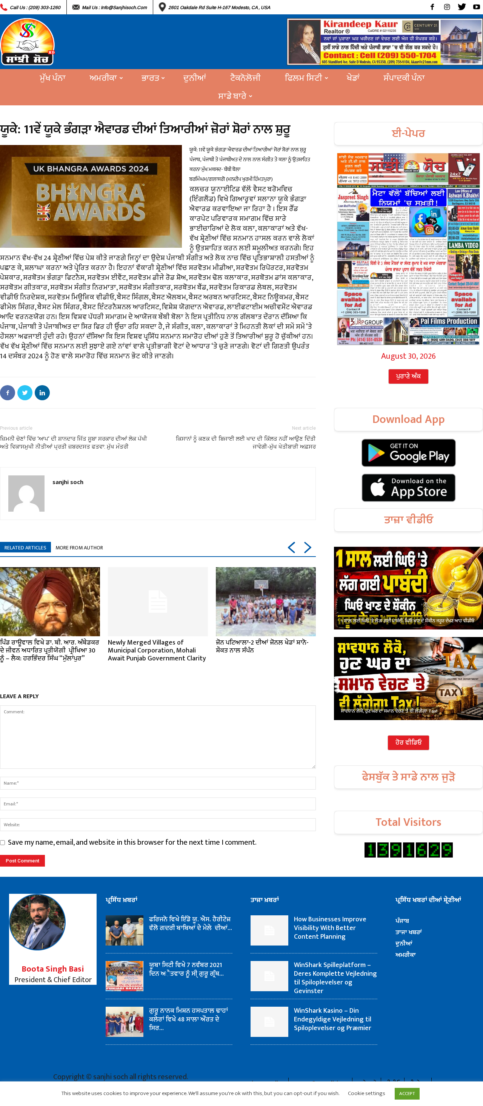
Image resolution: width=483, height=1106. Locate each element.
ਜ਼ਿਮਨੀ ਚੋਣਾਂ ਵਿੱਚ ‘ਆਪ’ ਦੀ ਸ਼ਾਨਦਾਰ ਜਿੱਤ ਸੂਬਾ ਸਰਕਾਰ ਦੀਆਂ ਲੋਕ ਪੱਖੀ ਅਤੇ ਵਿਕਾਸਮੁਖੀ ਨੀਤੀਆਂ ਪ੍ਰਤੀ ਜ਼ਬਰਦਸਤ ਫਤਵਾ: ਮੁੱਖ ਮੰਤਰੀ (73, 442)
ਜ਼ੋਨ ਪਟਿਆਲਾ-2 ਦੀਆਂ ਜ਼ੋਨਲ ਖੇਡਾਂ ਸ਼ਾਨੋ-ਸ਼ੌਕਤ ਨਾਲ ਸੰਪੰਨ (262, 646)
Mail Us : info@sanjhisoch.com (114, 7)
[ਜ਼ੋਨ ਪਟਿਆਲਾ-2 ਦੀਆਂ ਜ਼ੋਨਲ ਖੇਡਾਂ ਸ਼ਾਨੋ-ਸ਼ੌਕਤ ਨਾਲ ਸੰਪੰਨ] (266, 601)
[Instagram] (447, 7)
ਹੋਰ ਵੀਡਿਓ (408, 742)
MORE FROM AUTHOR (79, 547)
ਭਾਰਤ (150, 78)
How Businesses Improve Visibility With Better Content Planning (330, 928)
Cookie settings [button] (366, 1093)
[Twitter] (461, 7)
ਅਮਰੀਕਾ (103, 78)
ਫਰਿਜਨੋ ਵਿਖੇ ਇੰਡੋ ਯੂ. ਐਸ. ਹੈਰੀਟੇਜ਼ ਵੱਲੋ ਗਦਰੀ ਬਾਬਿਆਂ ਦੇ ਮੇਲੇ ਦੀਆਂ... (190, 924)
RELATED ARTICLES (25, 547)
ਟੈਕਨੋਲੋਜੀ (245, 78)
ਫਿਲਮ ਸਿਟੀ (303, 78)
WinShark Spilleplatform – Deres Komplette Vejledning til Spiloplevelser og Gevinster (335, 978)
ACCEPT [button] (407, 1093)
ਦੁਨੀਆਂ (194, 78)
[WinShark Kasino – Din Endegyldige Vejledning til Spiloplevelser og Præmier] (269, 1022)
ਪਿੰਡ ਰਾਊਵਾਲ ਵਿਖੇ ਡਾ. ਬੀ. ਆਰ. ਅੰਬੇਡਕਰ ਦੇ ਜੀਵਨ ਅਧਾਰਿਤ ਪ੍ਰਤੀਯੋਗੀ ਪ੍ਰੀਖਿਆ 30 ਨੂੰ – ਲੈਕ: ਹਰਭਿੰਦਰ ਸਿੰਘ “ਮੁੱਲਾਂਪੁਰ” (49, 650)
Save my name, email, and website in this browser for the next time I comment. (132, 842)
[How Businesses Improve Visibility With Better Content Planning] (269, 930)
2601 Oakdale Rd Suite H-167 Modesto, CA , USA (219, 7)
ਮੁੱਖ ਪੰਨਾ (53, 78)
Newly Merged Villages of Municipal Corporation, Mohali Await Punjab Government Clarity (157, 650)
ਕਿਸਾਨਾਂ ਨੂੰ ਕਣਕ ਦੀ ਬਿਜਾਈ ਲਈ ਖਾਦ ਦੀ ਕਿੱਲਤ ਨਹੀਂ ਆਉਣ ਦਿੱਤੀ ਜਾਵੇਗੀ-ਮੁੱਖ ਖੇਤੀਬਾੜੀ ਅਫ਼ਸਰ (246, 442)
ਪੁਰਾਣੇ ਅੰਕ (408, 376)
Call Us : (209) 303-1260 (35, 7)
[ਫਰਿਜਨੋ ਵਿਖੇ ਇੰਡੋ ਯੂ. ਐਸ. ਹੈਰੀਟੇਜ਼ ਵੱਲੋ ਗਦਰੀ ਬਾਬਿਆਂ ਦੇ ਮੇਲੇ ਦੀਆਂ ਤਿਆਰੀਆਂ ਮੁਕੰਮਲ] (124, 930)
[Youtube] (476, 7)
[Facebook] (432, 7)
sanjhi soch (67, 482)
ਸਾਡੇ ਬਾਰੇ (232, 96)
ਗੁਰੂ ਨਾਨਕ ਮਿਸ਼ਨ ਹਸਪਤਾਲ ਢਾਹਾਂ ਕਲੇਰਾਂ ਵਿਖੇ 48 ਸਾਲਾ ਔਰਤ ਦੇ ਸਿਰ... (188, 1019)
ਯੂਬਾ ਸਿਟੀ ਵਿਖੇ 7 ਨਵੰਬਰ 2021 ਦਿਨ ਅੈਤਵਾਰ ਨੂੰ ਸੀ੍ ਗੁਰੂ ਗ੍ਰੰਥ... (186, 969)
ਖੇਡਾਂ (353, 78)
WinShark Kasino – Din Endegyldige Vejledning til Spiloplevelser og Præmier (332, 1019)
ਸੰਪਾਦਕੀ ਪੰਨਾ (404, 78)
